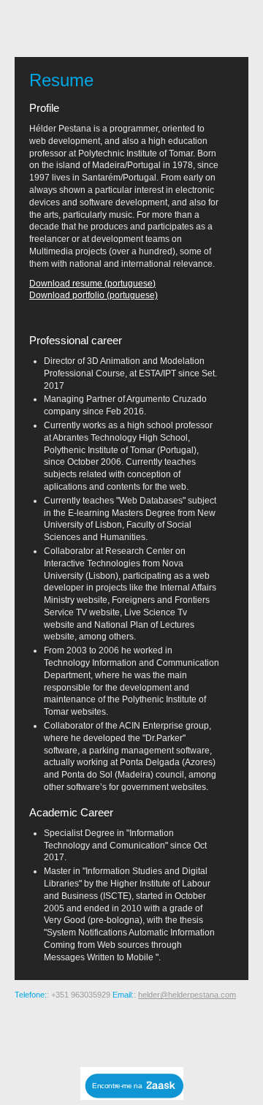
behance (63, 1031)
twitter (179, 1031)
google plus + (133, 1031)
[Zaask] (131, 1096)
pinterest (109, 1031)
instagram (86, 1031)
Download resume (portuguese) (92, 283)
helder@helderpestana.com (187, 994)
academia (226, 1031)
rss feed (39, 1031)
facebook (156, 1031)
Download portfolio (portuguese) (93, 295)
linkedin (203, 1031)
